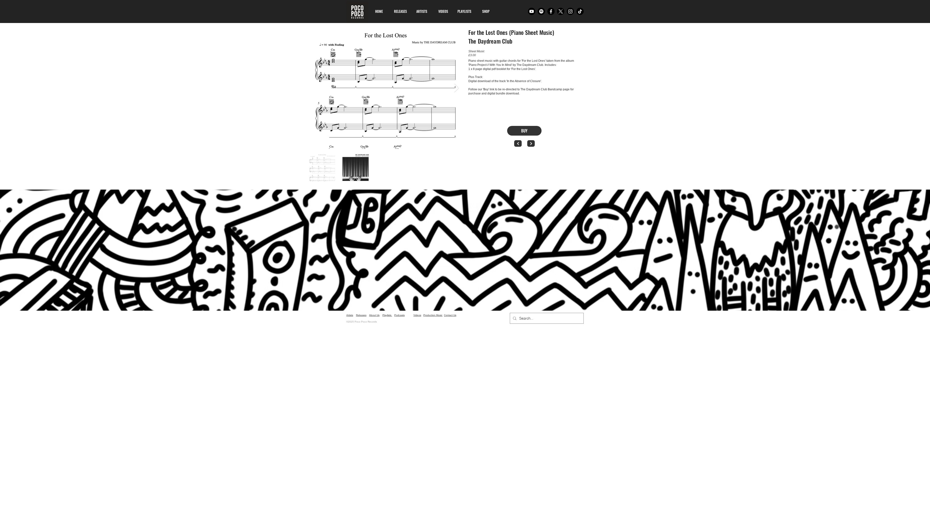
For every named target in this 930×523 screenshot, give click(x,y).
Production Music (432, 315)
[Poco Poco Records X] (560, 11)
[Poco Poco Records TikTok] (580, 11)
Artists (349, 315)
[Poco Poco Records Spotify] (541, 11)
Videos (417, 315)
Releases (361, 315)
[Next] (531, 143)
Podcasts (399, 315)
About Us (374, 315)
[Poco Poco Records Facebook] (551, 11)
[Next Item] (456, 88)
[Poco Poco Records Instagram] (570, 11)
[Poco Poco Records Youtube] (531, 11)
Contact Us (450, 315)
